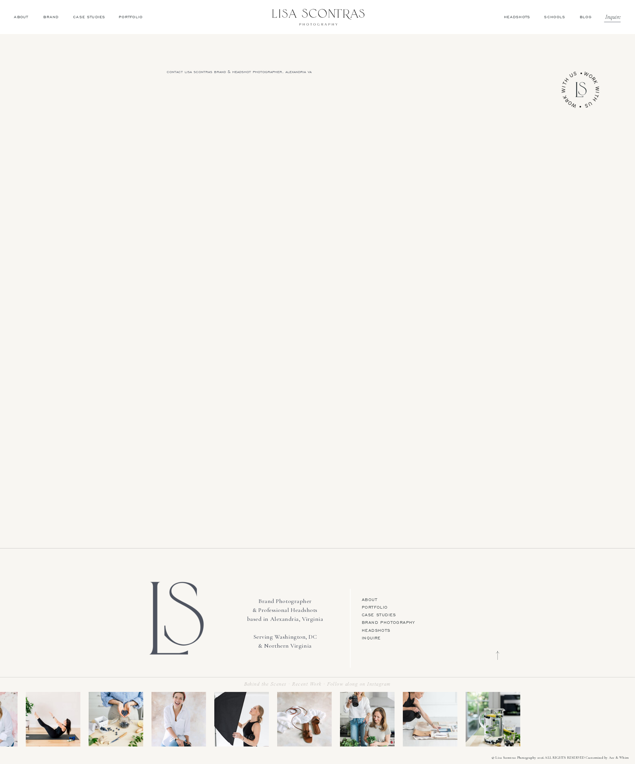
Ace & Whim (619, 757)
